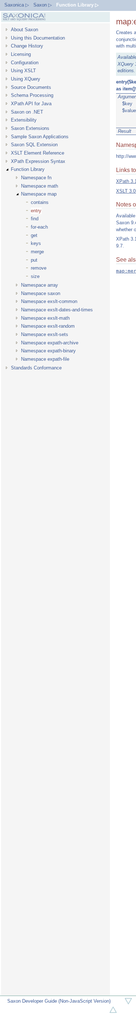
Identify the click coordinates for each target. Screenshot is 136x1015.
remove (38, 268)
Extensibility (24, 120)
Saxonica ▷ (16, 5)
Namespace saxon (40, 293)
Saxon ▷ (42, 5)
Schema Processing (32, 95)
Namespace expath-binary (48, 350)
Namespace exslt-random (48, 326)
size (35, 276)
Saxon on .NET (27, 112)
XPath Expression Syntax (38, 161)
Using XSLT (23, 70)
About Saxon (24, 29)
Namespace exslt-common (49, 301)
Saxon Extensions (30, 128)
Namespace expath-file (45, 359)
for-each (39, 227)
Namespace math (39, 186)
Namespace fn (36, 177)
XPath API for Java (31, 103)
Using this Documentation (38, 38)
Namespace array (39, 285)
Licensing (21, 54)
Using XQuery (25, 79)
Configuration (24, 62)
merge (37, 251)
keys (36, 243)
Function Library (28, 169)
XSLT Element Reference (37, 153)
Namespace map (39, 194)
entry (36, 210)
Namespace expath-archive (49, 342)
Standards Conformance (36, 368)
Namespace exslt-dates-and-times (57, 309)
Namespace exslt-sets (44, 334)
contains (40, 202)
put (34, 260)
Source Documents (31, 87)
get (34, 235)
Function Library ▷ (77, 5)
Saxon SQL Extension (34, 144)
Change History (27, 46)
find (34, 218)
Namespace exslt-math (45, 318)
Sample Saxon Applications (40, 136)
